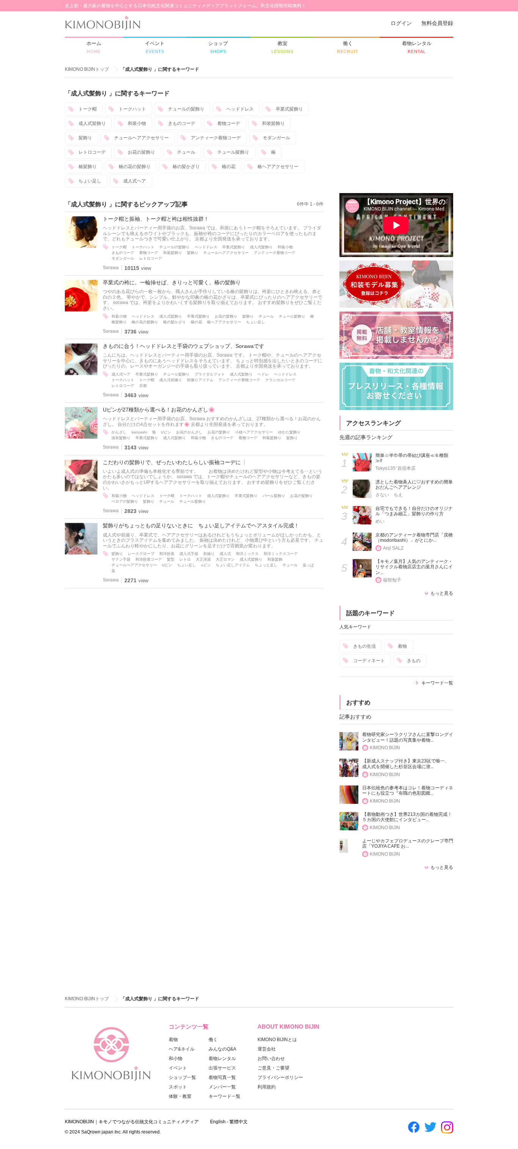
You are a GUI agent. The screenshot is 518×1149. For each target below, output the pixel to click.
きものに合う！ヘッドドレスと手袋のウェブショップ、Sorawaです (183, 346)
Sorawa (111, 267)
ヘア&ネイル (182, 1049)
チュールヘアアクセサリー (141, 137)
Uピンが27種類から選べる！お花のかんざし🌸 (159, 410)
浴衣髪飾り (120, 438)
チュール (186, 152)
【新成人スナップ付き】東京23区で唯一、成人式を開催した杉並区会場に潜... (405, 763)
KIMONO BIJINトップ (87, 69)
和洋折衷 (166, 554)
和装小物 (137, 123)
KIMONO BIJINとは (277, 1039)
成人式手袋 (188, 554)
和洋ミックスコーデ (281, 554)
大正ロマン (225, 559)
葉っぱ (308, 565)
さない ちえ (389, 494)
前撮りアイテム (200, 380)
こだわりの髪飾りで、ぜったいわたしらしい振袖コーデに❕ (175, 462)
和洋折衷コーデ (148, 559)
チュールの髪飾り (186, 109)
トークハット (132, 109)
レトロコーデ (92, 152)
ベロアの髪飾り (124, 501)
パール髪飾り (273, 496)
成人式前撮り (170, 380)
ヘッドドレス (240, 109)
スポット (178, 1087)
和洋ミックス (247, 554)
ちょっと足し (266, 565)
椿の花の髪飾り (135, 166)
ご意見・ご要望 (273, 1068)
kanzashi (139, 432)
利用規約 (266, 1087)
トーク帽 (87, 109)
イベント (178, 1068)
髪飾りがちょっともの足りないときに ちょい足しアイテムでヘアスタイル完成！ (201, 525)
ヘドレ (263, 374)
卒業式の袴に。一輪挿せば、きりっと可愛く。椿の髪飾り (172, 282)
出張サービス (222, 1068)
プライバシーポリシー (280, 1077)
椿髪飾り (87, 166)
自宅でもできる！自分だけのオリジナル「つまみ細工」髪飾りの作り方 (414, 511)
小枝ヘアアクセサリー (254, 432)
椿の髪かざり (186, 166)
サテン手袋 (120, 559)
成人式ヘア (134, 181)
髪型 (170, 559)
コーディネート (369, 660)
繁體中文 (238, 1121)
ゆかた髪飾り (289, 432)
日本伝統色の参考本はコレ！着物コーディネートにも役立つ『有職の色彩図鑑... (407, 790)
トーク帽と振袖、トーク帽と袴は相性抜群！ (156, 219)
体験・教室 (180, 1096)
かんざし (119, 432)
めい (380, 521)
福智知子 (392, 580)
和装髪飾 (275, 559)
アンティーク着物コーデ (216, 137)
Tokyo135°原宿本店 (395, 468)
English (218, 1121)
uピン (206, 565)
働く (213, 1039)
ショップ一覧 (182, 1077)
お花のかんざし (189, 432)
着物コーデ (228, 123)
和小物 (175, 1058)
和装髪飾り (273, 123)
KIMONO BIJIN (385, 747)
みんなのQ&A (222, 1049)
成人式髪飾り (92, 123)
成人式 (225, 554)
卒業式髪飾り (289, 109)
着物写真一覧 (222, 1077)
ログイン (401, 23)
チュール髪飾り (233, 152)
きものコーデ (181, 123)
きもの (414, 660)
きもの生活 (364, 646)
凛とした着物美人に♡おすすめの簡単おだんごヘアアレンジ (414, 484)
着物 (402, 646)
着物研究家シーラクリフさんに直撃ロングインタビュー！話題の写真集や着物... (407, 737)
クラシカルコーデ (280, 380)
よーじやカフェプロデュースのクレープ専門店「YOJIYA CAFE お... (407, 843)
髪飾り (85, 137)
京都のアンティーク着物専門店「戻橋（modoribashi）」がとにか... (414, 537)
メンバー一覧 (222, 1087)
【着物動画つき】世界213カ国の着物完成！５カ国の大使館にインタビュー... (407, 817)
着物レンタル (222, 1058)
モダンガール (276, 137)
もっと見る (441, 593)
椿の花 (228, 166)
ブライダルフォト (210, 374)
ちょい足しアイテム (233, 565)
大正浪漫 (203, 559)
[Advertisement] (396, 136)
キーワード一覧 (437, 683)
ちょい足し (89, 181)
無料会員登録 (437, 23)
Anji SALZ (393, 548)
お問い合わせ (271, 1058)
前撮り (209, 554)
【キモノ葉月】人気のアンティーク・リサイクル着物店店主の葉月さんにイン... (414, 567)
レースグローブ (141, 554)
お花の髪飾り (141, 152)
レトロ (185, 559)
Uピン (166, 432)
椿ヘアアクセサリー (277, 166)
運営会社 (266, 1049)
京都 (143, 386)
